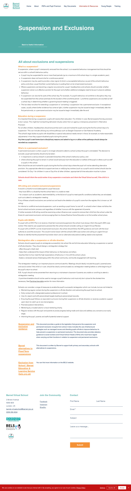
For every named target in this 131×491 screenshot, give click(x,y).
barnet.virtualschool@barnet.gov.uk (19, 409)
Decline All (111, 488)
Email (72, 409)
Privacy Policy (80, 488)
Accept (122, 488)
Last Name (100, 401)
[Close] (128, 487)
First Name (74, 401)
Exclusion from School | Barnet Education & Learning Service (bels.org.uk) (26, 368)
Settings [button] (102, 488)
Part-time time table (37, 281)
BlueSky (43, 407)
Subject (73, 418)
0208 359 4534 (11, 412)
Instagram (43, 404)
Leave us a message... (79, 426)
